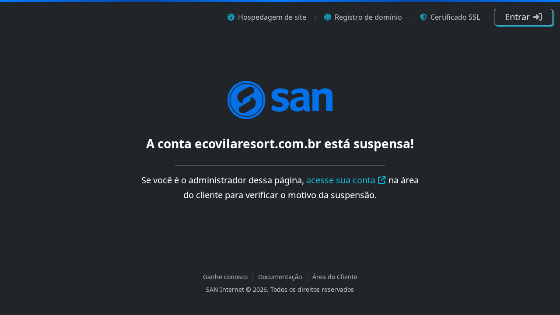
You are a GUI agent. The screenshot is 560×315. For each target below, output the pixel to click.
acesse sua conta (340, 180)
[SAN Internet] (280, 99)
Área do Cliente (334, 277)
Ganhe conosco (225, 277)
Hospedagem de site (272, 17)
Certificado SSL (455, 17)
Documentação (280, 277)
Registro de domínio (368, 17)
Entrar (517, 17)
